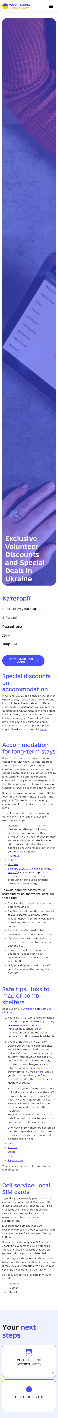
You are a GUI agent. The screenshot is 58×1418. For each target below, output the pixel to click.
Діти (6, 635)
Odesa (11, 1151)
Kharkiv (12, 1147)
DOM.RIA (13, 825)
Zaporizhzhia (15, 1160)
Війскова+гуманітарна (21, 608)
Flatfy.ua (13, 864)
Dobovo (12, 860)
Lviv (10, 1127)
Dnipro (12, 1156)
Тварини (9, 644)
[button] (51, 6)
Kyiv (10, 1143)
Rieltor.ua (14, 855)
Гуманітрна (12, 626)
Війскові (9, 617)
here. (43, 729)
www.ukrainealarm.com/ (23, 1025)
